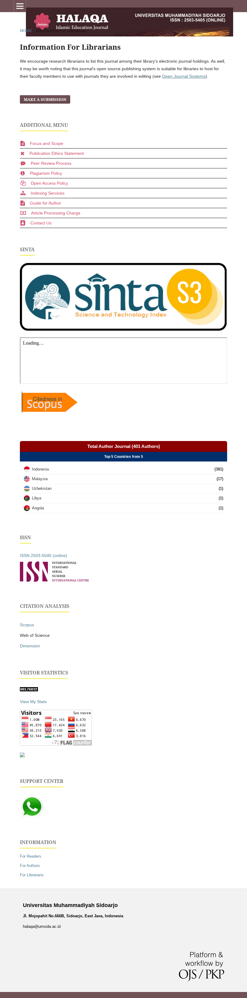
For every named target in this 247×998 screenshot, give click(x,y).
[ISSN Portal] (54, 580)
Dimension (30, 645)
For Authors (30, 865)
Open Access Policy (49, 183)
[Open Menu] (20, 6)
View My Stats (33, 701)
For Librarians (32, 875)
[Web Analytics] (29, 689)
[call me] (32, 817)
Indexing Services (47, 193)
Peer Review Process (51, 163)
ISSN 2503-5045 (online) (43, 555)
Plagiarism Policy (46, 173)
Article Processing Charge (55, 213)
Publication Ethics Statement (57, 153)
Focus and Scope (46, 143)
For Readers (30, 856)
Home (26, 30)
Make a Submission (45, 99)
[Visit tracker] (22, 755)
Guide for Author (45, 203)
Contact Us (41, 223)
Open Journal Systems (183, 76)
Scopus (27, 624)
